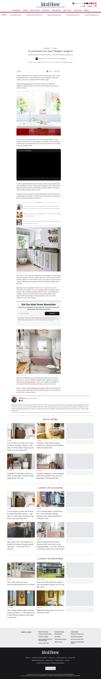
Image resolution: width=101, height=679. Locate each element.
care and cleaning (27, 84)
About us (28, 657)
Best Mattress (58, 634)
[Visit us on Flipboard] (93, 3)
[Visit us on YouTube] (96, 3)
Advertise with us (61, 657)
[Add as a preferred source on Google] (50, 668)
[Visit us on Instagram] (89, 3)
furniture (41, 290)
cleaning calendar (30, 382)
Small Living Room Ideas (45, 634)
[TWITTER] (20, 401)
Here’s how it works (68, 62)
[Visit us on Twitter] (87, 3)
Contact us (52, 657)
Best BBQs (57, 636)
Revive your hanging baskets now (34, 14)
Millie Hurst (43, 58)
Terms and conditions (37, 660)
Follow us (50, 71)
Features (63, 58)
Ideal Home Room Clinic (77, 639)
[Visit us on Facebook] (85, 3)
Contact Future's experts (39, 657)
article (59, 275)
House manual (46, 48)
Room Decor (16, 10)
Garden (25, 10)
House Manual (56, 10)
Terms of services (36, 317)
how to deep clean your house (36, 388)
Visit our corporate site (68, 674)
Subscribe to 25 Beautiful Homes (77, 642)
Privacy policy (49, 660)
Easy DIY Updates (43, 636)
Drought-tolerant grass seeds (54, 14)
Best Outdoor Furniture (61, 639)
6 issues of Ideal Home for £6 (92, 14)
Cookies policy (59, 660)
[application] (38, 164)
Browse (86, 10)
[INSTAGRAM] (22, 401)
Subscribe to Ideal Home (77, 634)
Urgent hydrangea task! (15, 14)
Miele (18, 288)
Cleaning (55, 48)
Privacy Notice (21, 318)
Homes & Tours (35, 10)
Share (20, 71)
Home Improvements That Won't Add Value (45, 640)
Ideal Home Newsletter (77, 636)
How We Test (71, 657)
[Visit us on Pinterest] (91, 3)
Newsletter (58, 71)
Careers (67, 660)
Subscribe (90, 6)
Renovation (45, 10)
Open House (77, 10)
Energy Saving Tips (44, 643)
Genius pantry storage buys (73, 14)
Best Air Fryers (58, 641)
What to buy (67, 10)
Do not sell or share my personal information (50, 663)
